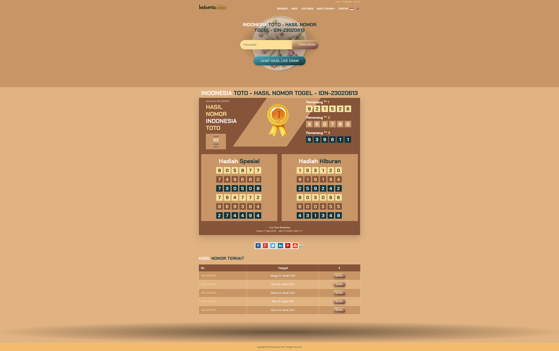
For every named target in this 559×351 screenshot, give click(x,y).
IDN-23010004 (208, 301)
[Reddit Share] (300, 245)
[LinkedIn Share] (280, 245)
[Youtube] (288, 332)
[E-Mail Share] (303, 245)
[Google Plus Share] (265, 245)
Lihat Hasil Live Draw (279, 61)
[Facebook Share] (258, 245)
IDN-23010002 (208, 284)
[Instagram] (282, 332)
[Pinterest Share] (287, 245)
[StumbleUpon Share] (295, 245)
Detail (339, 275)
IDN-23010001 (208, 275)
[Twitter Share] (272, 245)
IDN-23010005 (208, 310)
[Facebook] (270, 332)
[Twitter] (276, 332)
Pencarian (306, 44)
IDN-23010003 (208, 292)
